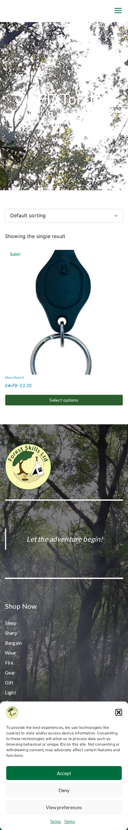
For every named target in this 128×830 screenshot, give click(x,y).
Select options (63, 400)
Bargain (13, 643)
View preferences (64, 807)
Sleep (10, 623)
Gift (9, 682)
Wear (11, 653)
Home (30, 121)
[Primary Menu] (118, 11)
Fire (9, 662)
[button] (119, 712)
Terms (55, 821)
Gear (10, 672)
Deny (64, 790)
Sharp (11, 633)
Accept (64, 773)
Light (10, 692)
